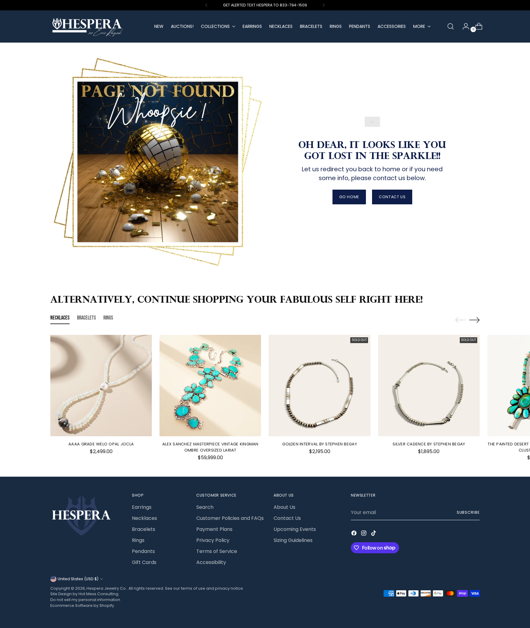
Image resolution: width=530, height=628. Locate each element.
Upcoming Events (295, 529)
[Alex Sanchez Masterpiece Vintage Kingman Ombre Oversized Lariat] (210, 385)
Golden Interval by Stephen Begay (319, 444)
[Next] (323, 5)
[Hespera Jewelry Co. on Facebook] (354, 534)
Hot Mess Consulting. (99, 593)
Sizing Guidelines (293, 540)
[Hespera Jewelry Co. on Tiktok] (374, 534)
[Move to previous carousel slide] (460, 320)
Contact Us (287, 518)
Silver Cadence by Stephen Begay (429, 444)
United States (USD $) (78, 578)
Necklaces (144, 518)
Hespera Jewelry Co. (106, 588)
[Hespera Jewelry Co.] (97, 26)
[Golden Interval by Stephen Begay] (319, 385)
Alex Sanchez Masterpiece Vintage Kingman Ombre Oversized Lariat (210, 447)
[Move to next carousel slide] (474, 320)
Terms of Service (216, 551)
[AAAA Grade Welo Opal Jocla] (101, 385)
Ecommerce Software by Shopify (82, 605)
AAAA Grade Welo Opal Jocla (101, 444)
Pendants (143, 551)
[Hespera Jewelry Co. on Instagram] (364, 534)
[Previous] (206, 5)
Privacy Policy (212, 540)
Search (204, 507)
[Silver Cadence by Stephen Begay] (429, 385)
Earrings (142, 507)
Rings (138, 540)
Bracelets (143, 529)
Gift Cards (144, 562)
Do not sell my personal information (85, 599)
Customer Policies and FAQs (230, 518)
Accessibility (211, 562)
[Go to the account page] (463, 26)
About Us (284, 507)
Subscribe (468, 512)
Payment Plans (214, 529)
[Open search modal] (450, 26)
